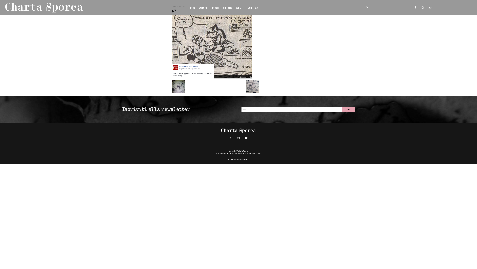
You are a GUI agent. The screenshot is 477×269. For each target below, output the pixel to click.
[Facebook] (415, 8)
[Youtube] (430, 8)
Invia (348, 109)
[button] (367, 7)
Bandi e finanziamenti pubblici (238, 159)
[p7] (212, 78)
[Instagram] (423, 8)
